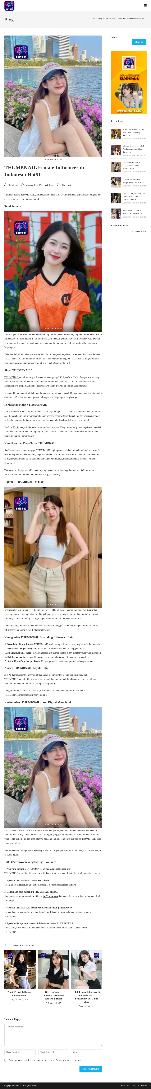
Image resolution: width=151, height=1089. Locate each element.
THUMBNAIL (11, 377)
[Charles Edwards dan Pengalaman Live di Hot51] (116, 182)
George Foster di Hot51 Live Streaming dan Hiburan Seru (133, 165)
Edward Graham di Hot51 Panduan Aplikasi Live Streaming (133, 149)
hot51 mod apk (50, 896)
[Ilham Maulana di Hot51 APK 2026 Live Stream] (116, 214)
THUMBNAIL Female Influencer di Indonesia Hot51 (126, 18)
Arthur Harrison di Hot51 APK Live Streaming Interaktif (133, 132)
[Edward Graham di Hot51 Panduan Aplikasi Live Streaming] (116, 150)
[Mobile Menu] (145, 5)
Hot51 (28, 338)
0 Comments (66, 185)
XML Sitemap (142, 1086)
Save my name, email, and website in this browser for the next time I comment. (45, 1060)
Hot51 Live (131, 1086)
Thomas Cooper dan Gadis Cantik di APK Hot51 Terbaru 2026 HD (134, 196)
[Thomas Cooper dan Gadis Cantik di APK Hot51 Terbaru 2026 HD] (116, 198)
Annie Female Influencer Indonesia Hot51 (20, 994)
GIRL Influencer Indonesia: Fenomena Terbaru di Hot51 (53, 995)
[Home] (94, 18)
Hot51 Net (13, 185)
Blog (51, 185)
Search (114, 37)
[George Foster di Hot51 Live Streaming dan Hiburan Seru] (116, 167)
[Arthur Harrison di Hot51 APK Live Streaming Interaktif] (116, 134)
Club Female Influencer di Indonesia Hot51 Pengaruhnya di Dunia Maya (86, 997)
